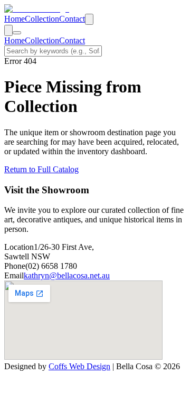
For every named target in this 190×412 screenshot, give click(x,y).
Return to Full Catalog (41, 169)
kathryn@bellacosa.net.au (67, 275)
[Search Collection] (89, 19)
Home (14, 18)
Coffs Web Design (79, 366)
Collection (42, 18)
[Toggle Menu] (17, 32)
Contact (72, 18)
